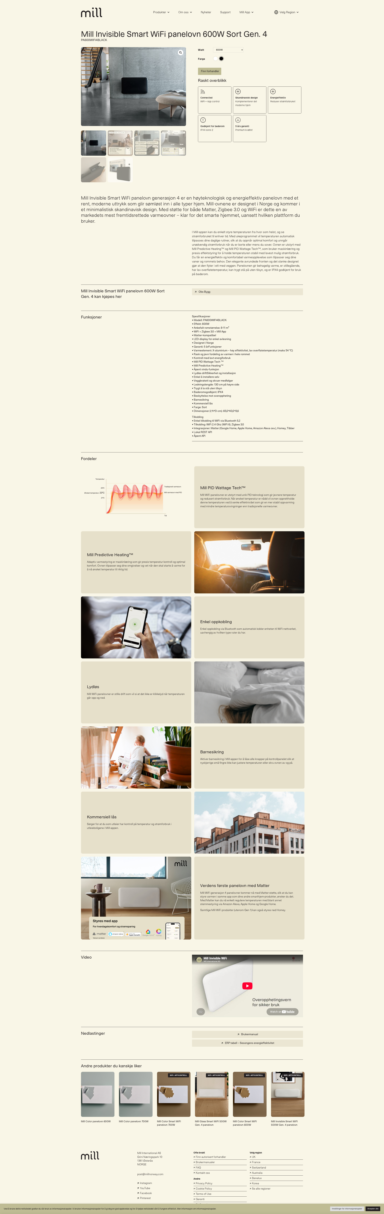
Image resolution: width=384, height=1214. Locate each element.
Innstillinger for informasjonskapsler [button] (347, 1209)
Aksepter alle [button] (372, 1209)
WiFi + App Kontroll (178, 1075)
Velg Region (287, 12)
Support (225, 12)
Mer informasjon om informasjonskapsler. (196, 1209)
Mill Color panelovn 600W (96, 1121)
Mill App (245, 12)
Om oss (183, 12)
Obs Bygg (204, 292)
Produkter (159, 12)
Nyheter (206, 12)
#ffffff (215, 58)
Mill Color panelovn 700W (133, 1121)
